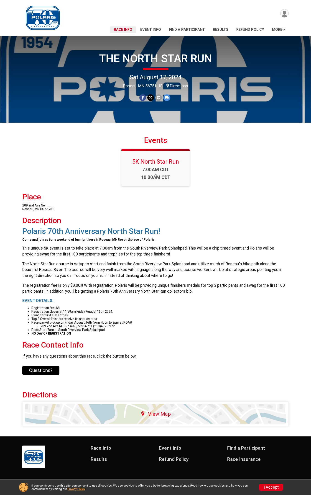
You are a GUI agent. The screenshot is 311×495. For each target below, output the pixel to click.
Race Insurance (244, 459)
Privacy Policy (76, 489)
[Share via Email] (158, 97)
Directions (179, 86)
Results (220, 29)
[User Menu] (284, 13)
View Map (159, 414)
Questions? (41, 370)
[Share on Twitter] (150, 97)
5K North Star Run (155, 161)
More (277, 29)
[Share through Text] (166, 97)
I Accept (271, 487)
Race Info (123, 29)
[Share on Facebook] (142, 97)
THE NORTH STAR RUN (155, 58)
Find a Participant (187, 29)
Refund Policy (250, 29)
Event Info (150, 29)
